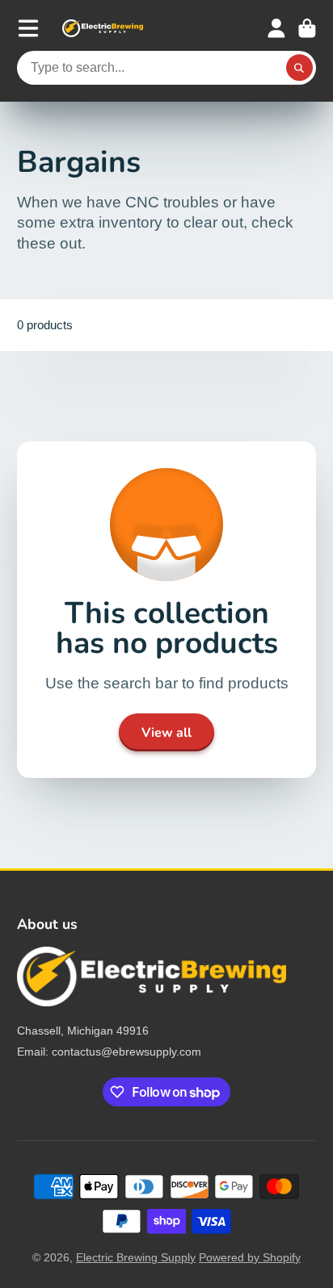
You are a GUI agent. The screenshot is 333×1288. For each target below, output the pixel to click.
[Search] (300, 68)
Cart (307, 28)
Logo (102, 28)
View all (166, 733)
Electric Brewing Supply (136, 1257)
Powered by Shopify (250, 1257)
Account (276, 28)
